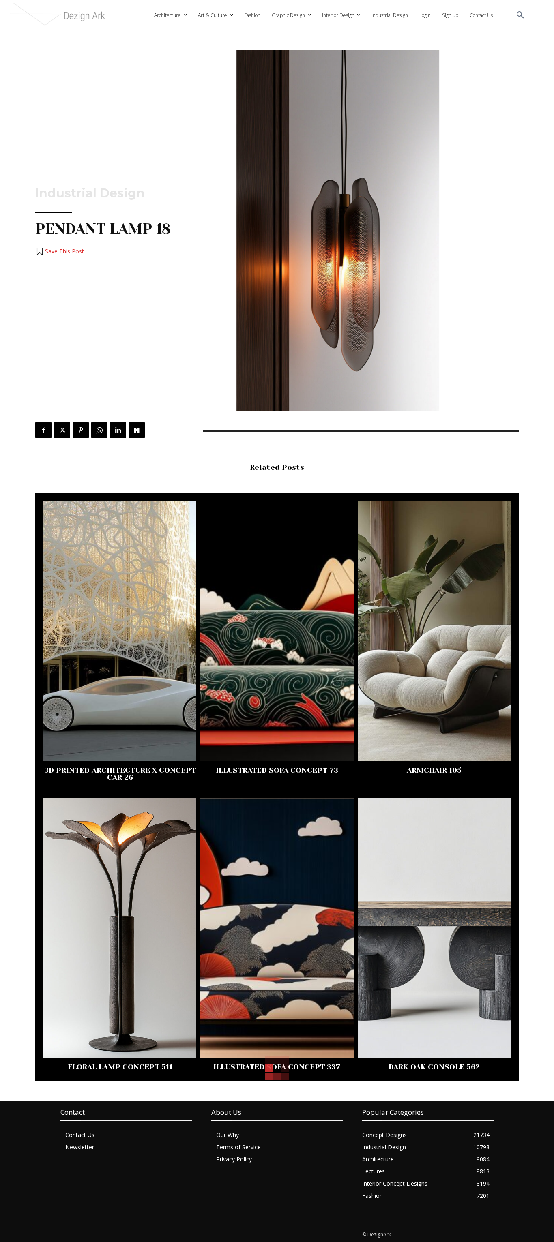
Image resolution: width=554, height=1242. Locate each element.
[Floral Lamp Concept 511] (119, 928)
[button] (520, 15)
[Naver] (137, 430)
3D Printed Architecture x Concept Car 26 (120, 774)
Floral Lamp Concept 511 (120, 1067)
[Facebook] (43, 430)
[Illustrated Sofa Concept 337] (276, 928)
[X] (62, 430)
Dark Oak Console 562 (434, 1067)
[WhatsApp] (99, 430)
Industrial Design (90, 193)
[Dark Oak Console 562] (434, 928)
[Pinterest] (81, 430)
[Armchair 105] (434, 631)
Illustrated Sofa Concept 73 (277, 770)
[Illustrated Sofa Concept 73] (276, 631)
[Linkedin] (118, 430)
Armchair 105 (434, 770)
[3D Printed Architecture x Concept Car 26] (119, 631)
